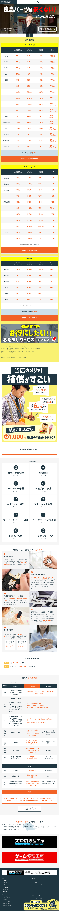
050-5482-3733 (35, 244)
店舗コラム (5, 889)
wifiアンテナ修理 (7, 905)
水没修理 (5, 899)
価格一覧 (5, 882)
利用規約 (5, 891)
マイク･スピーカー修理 (37, 898)
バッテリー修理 (6, 901)
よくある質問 (6, 887)
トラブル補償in (22, 644)
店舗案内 (5, 880)
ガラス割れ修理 (6, 897)
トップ (3, 878)
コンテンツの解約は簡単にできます (29, 808)
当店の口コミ (6, 884)
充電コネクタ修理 (36, 895)
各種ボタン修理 (6, 903)
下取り (33, 880)
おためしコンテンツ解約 (37, 884)
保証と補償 (34, 882)
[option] (29, 19)
